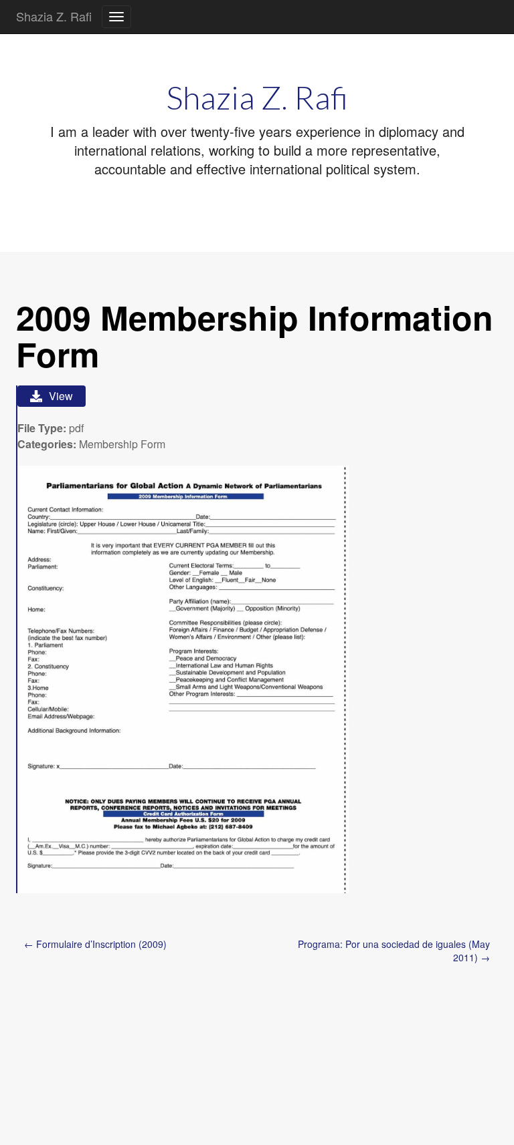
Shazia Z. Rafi (54, 16)
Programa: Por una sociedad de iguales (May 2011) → (394, 950)
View (61, 395)
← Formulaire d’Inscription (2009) (95, 944)
